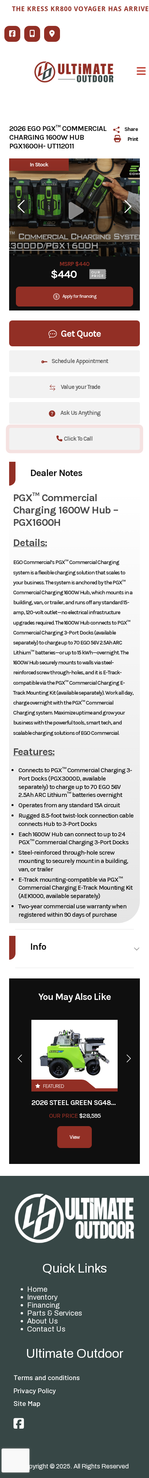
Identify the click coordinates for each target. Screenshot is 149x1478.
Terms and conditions (47, 1377)
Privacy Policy (35, 1390)
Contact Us (46, 1329)
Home (37, 1289)
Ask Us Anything (80, 412)
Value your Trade (80, 386)
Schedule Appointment (80, 361)
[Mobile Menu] (141, 71)
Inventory (42, 1297)
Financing (43, 1305)
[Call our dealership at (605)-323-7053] (32, 34)
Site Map (27, 1403)
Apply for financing (79, 296)
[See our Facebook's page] (12, 34)
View (74, 1137)
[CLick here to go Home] (75, 1218)
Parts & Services (54, 1313)
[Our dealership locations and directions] (52, 34)
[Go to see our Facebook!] (19, 1424)
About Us (42, 1321)
